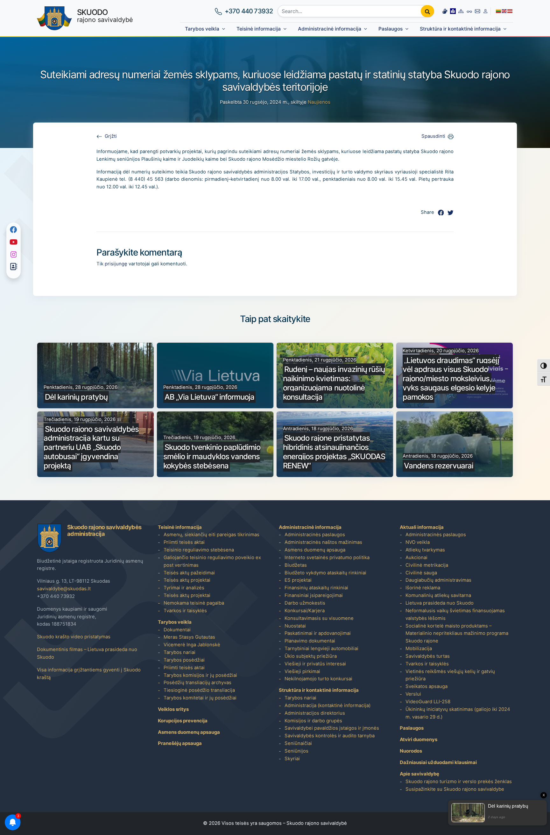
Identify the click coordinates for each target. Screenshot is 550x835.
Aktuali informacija (422, 527)
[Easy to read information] (453, 11)
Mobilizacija (418, 648)
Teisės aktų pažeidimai (189, 573)
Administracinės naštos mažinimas (323, 542)
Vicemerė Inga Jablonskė (192, 645)
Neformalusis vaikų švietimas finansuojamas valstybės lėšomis (455, 614)
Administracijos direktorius (315, 713)
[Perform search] (427, 11)
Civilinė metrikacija (426, 565)
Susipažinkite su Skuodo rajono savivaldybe (454, 789)
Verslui (413, 694)
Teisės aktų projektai (187, 580)
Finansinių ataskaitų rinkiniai (316, 588)
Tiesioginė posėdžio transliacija (199, 690)
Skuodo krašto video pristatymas (73, 637)
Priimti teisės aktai (184, 542)
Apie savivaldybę (419, 774)
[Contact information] (477, 11)
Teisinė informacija (258, 29)
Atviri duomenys (418, 739)
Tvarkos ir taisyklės (185, 611)
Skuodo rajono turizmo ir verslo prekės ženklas (458, 781)
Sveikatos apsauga (426, 686)
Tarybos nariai (179, 652)
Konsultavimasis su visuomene (319, 618)
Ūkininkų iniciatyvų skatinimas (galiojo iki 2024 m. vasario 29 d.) (457, 713)
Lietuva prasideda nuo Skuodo (439, 603)
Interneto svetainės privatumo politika (327, 557)
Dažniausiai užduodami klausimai (438, 762)
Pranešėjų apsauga (180, 743)
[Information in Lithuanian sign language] (445, 11)
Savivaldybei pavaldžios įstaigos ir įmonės (332, 728)
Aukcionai (416, 557)
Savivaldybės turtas (427, 656)
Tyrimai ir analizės (184, 588)
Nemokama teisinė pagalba (194, 603)
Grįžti (111, 136)
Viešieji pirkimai (302, 671)
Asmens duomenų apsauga (189, 732)
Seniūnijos (296, 751)
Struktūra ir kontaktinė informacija (460, 29)
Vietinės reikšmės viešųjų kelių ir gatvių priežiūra (450, 675)
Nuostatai (295, 626)
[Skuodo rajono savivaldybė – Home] (54, 18)
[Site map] (460, 11)
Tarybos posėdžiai (184, 660)
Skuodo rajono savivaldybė (316, 823)
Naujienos (319, 102)
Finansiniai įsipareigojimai (314, 595)
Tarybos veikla (202, 29)
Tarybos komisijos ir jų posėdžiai (200, 675)
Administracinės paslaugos (315, 534)
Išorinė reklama (422, 588)
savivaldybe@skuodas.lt (64, 589)
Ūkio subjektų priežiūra (311, 656)
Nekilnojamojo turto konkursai (318, 679)
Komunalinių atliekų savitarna (438, 595)
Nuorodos (411, 751)
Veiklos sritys (173, 709)
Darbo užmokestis (305, 603)
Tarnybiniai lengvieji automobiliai (321, 648)
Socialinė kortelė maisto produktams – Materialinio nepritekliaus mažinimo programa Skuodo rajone (456, 633)
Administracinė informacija (329, 29)
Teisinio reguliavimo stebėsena (199, 550)
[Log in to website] (485, 11)
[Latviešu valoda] (510, 11)
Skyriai (292, 758)
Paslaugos (390, 29)
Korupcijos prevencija (183, 721)
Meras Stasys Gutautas (189, 637)
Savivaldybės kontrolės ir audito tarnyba (330, 736)
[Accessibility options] (469, 11)
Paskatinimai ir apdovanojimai (318, 633)
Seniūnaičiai (298, 743)
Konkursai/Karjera (305, 611)
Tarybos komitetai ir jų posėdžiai (200, 698)
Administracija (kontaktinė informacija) (327, 705)
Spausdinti (433, 136)
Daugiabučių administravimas (438, 580)
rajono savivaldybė (105, 16)
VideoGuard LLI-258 (427, 702)
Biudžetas (296, 565)
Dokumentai (177, 630)
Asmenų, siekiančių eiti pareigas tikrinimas (211, 534)
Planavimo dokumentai (310, 641)
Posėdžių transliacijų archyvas (197, 682)
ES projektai (298, 580)
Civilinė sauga (421, 573)
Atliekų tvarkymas (425, 550)
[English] (504, 11)
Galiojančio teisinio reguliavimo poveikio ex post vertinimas (212, 561)
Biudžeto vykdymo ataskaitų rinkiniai (325, 573)
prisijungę (116, 264)
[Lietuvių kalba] (499, 11)
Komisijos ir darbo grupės (313, 721)
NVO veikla (417, 542)
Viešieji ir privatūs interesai (315, 664)
